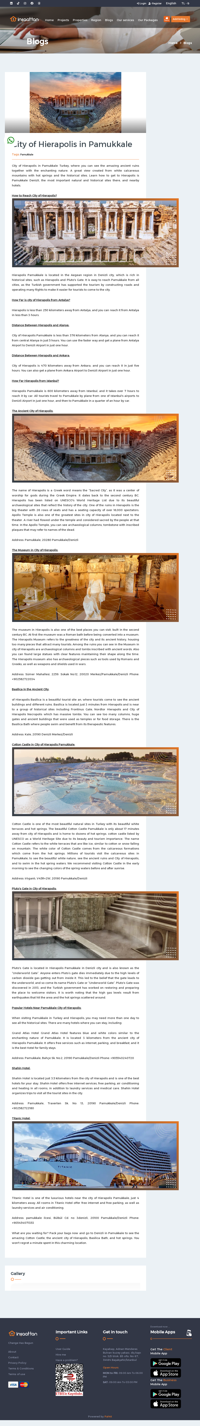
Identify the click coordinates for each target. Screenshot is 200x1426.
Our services (125, 20)
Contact (13, 1357)
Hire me (61, 1354)
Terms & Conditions (21, 1368)
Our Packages (148, 20)
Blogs (109, 20)
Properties (80, 20)
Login (143, 3)
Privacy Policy (17, 1362)
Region (96, 20)
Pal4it (108, 1416)
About (12, 1351)
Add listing (179, 19)
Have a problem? (67, 1360)
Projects (63, 20)
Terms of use (16, 1374)
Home (49, 20)
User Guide (63, 1348)
